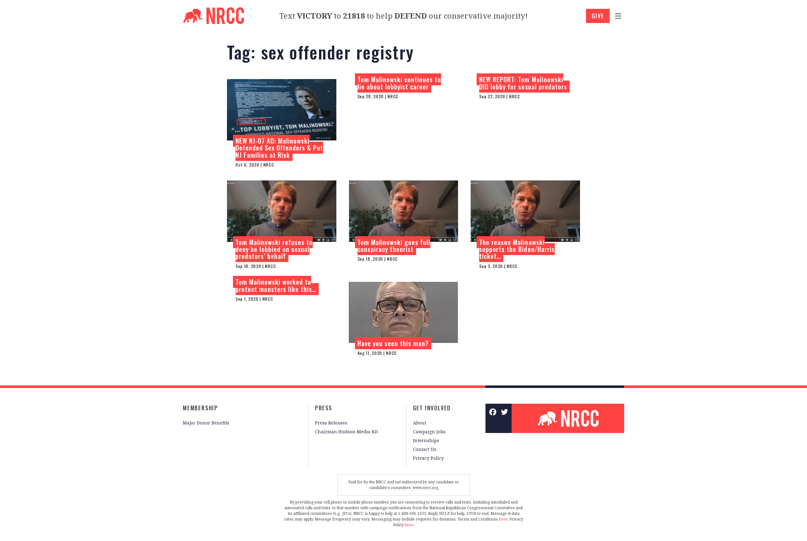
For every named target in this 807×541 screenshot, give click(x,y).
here (503, 519)
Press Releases (331, 423)
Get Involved (432, 408)
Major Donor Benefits (206, 423)
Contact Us (424, 449)
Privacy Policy (428, 458)
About (419, 423)
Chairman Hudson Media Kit (346, 432)
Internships (426, 440)
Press (323, 408)
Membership (200, 408)
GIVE (598, 16)
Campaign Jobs (429, 432)
